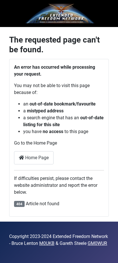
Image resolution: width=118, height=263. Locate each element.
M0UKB (46, 243)
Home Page (36, 157)
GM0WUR (97, 243)
